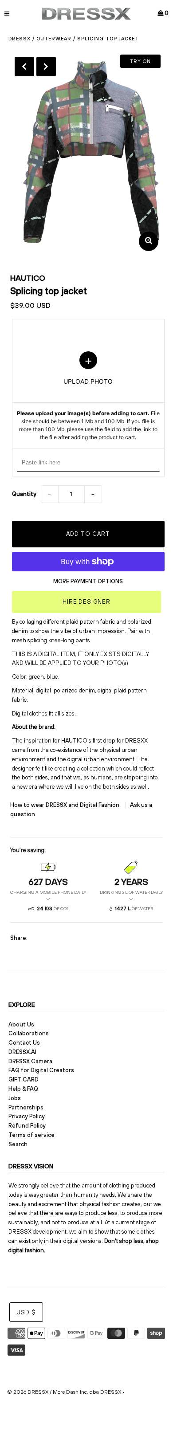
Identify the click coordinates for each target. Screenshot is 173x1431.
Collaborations (28, 1033)
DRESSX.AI (22, 1052)
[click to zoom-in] (148, 241)
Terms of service (31, 1135)
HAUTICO (27, 278)
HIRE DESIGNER (86, 601)
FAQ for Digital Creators (41, 1070)
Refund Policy (27, 1125)
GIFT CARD (23, 1079)
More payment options (88, 581)
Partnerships (25, 1107)
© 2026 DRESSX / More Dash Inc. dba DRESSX (64, 1392)
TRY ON (140, 61)
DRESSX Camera (30, 1061)
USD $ (26, 1312)
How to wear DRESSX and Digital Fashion (65, 805)
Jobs (14, 1098)
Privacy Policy (26, 1116)
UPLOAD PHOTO (88, 396)
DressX (19, 38)
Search (18, 1144)
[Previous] (24, 66)
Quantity (24, 494)
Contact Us (24, 1042)
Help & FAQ (23, 1088)
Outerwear (53, 38)
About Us (21, 1024)
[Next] (46, 66)
